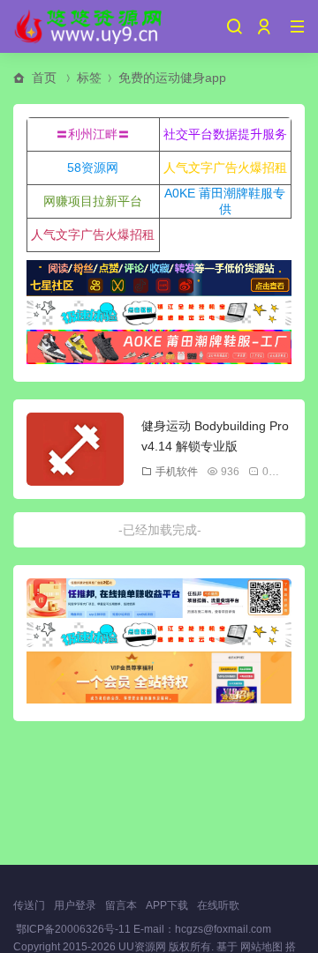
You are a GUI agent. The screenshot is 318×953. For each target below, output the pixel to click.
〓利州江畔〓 (93, 134)
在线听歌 (218, 905)
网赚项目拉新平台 (92, 201)
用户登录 (75, 905)
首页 (44, 78)
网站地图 (261, 947)
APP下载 (167, 905)
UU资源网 (142, 947)
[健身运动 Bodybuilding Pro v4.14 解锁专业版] (75, 449)
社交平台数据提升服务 (225, 134)
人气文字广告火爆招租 (225, 167)
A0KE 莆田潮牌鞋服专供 (224, 201)
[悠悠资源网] (90, 26)
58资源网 (92, 167)
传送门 (29, 905)
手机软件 (176, 471)
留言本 (121, 905)
